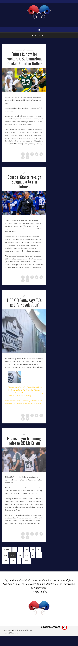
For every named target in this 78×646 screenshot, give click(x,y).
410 (12, 561)
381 (19, 555)
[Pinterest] (46, 35)
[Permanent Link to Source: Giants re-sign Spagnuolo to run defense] (24, 214)
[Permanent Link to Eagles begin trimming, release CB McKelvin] (24, 471)
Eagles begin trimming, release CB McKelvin (24, 440)
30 (33, 549)
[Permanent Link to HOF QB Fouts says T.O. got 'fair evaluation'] (24, 353)
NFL (24, 50)
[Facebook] (35, 35)
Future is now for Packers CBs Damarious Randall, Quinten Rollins (24, 58)
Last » (26, 561)
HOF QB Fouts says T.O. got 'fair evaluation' (24, 302)
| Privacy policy (14, 633)
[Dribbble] (39, 35)
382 (26, 555)
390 (39, 555)
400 (5, 561)
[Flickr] (42, 35)
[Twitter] (32, 35)
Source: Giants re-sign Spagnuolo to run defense (24, 181)
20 (27, 549)
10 (20, 549)
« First (7, 549)
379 (5, 555)
